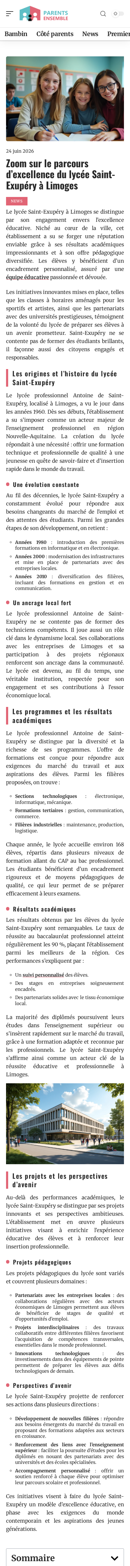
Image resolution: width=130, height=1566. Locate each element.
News (17, 201)
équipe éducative (27, 277)
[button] (114, 1558)
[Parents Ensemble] (43, 13)
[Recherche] (103, 13)
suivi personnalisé (43, 975)
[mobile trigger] (11, 13)
